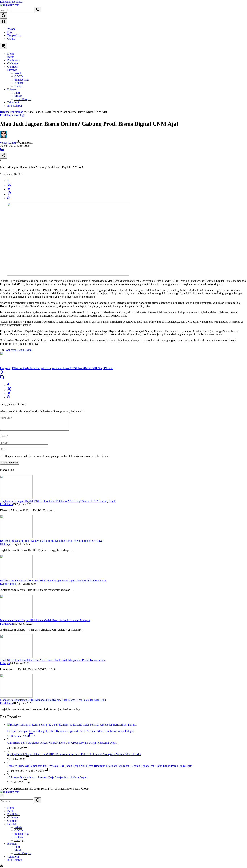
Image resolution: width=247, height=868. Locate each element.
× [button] (2, 795)
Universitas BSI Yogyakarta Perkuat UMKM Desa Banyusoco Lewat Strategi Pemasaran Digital (62, 742)
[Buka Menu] (3, 21)
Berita (10, 811)
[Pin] (9, 194)
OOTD (11, 38)
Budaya (18, 840)
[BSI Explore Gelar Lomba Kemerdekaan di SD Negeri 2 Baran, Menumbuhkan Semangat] (16, 537)
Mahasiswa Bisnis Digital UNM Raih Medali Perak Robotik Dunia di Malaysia (45, 620)
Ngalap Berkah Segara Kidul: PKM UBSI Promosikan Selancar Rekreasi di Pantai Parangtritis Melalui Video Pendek (74, 754)
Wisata (11, 28)
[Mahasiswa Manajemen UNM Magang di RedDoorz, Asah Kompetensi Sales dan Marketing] (16, 696)
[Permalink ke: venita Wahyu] (3, 137)
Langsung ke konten (11, 1)
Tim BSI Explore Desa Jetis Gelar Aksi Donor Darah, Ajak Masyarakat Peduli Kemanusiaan (53, 660)
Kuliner (18, 837)
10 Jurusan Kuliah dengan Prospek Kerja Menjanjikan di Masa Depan (47, 777)
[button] (37, 9)
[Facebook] (8, 180)
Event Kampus (8, 583)
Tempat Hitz (14, 35)
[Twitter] (9, 185)
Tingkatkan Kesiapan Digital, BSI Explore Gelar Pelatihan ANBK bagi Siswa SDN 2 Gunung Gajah (58, 501)
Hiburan (12, 843)
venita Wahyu (8, 142)
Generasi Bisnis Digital (19, 349)
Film (9, 32)
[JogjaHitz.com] (9, 4)
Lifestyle (5, 663)
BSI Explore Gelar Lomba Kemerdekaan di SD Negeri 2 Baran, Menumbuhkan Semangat (51, 540)
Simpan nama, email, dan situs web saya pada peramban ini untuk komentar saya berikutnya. (57, 456)
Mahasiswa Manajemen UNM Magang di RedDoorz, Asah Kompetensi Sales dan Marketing (53, 699)
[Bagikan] (3, 156)
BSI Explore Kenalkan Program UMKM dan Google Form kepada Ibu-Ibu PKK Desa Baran (53, 580)
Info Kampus (14, 859)
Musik (18, 850)
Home (10, 807)
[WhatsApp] (8, 198)
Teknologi (18, 115)
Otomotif (12, 820)
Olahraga (5, 544)
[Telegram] (8, 189)
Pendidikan (6, 115)
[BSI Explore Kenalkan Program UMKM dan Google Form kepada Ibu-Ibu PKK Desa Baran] (16, 577)
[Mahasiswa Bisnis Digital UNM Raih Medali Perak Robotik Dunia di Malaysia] (16, 617)
